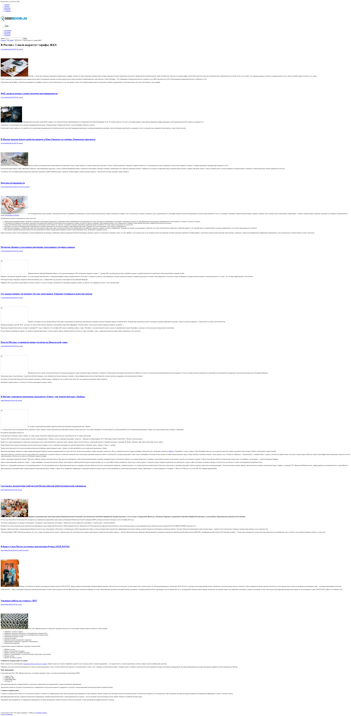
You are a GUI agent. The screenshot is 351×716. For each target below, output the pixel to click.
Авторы (6, 6)
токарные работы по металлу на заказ (35, 664)
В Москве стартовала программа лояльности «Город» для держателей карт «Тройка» (43, 396)
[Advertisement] (175, 54)
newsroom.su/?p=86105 (12, 215)
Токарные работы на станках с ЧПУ (19, 600)
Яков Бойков (5, 400)
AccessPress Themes (41, 713)
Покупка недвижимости (13, 183)
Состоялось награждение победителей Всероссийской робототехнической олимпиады (43, 486)
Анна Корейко (5, 49)
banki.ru (171, 451)
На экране (7, 32)
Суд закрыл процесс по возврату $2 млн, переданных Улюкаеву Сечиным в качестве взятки (46, 294)
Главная (6, 4)
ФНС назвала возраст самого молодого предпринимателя (29, 93)
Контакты (7, 8)
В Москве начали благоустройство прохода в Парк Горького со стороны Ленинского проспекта (48, 139)
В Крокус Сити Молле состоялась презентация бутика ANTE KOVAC (35, 546)
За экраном (7, 30)
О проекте (7, 11)
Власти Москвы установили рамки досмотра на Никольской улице (34, 342)
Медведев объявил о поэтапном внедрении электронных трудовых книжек (38, 247)
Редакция (7, 9)
